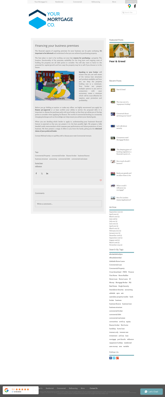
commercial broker (58, 156)
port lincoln (121, 339)
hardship (112, 329)
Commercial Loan (115, 265)
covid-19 (122, 321)
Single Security (123, 286)
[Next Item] (130, 51)
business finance (83, 156)
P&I (130, 282)
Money (111, 282)
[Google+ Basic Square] (117, 358)
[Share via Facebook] (36, 173)
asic (122, 293)
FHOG (125, 272)
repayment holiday (116, 343)
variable (126, 346)
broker (111, 300)
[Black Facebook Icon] (135, 6)
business (118, 300)
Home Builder (123, 275)
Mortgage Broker (122, 282)
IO (130, 279)
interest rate (124, 332)
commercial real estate (79, 159)
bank (131, 297)
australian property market (118, 297)
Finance (131, 272)
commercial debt (64, 159)
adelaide (112, 293)
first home (124, 325)
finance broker (71, 156)
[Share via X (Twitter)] (42, 173)
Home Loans (123, 279)
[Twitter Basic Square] (114, 358)
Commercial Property (42, 156)
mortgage (112, 339)
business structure (41, 159)
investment (113, 336)
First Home (113, 275)
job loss (121, 336)
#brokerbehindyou (116, 254)
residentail (128, 343)
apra (118, 293)
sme (120, 346)
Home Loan (113, 279)
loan (127, 336)
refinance (38, 166)
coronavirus (113, 321)
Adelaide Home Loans (117, 261)
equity (128, 321)
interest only (113, 332)
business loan (127, 304)
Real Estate (113, 286)
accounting (53, 159)
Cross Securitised (115, 272)
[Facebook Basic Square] (110, 358)
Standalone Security (116, 290)
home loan (39, 163)
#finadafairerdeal (115, 258)
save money (113, 346)
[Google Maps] (129, 6)
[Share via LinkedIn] (47, 173)
